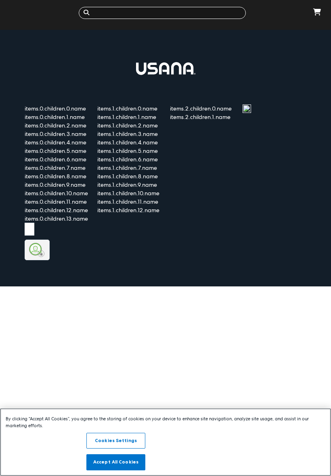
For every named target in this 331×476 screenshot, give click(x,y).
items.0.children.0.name (55, 108)
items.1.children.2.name (127, 125)
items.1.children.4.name (127, 142)
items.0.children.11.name (56, 201)
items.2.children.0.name (201, 108)
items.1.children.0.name (127, 108)
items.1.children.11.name (127, 201)
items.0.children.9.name (55, 184)
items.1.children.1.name (126, 117)
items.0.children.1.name (55, 117)
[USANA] (41, 12)
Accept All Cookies (115, 462)
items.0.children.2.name (55, 125)
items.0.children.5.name (55, 150)
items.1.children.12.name (128, 210)
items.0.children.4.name (55, 142)
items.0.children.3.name (55, 134)
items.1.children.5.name (127, 150)
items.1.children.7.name (127, 167)
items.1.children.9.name (127, 184)
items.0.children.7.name (55, 167)
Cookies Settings (116, 440)
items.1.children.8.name (127, 176)
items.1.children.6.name (127, 159)
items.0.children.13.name (56, 218)
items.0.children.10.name (56, 193)
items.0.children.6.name (55, 159)
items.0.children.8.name (55, 176)
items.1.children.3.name (127, 134)
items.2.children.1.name (200, 117)
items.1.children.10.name (128, 193)
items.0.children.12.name (56, 210)
